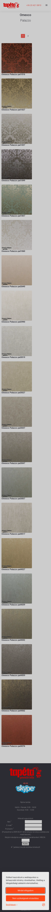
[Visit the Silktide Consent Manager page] (43, 904)
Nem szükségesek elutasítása (25, 898)
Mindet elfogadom (25, 890)
